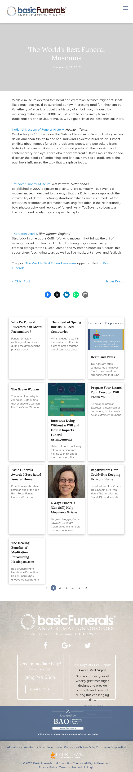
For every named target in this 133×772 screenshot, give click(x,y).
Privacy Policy (48, 767)
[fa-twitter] (87, 648)
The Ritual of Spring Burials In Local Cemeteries (66, 327)
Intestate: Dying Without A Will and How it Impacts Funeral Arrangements (65, 430)
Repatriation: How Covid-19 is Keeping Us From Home (105, 474)
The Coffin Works (24, 234)
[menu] (125, 8)
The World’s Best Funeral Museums (50, 263)
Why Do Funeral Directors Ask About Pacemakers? (26, 327)
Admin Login (86, 767)
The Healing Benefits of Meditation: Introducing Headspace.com (22, 552)
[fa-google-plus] (66, 649)
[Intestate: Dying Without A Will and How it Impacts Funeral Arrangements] (66, 399)
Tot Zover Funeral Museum (31, 184)
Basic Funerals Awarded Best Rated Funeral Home (26, 474)
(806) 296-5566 (40, 677)
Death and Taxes (103, 357)
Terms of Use (67, 767)
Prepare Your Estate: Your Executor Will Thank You (106, 392)
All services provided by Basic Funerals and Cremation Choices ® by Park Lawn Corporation (66, 747)
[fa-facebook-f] (45, 648)
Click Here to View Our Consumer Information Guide (68, 734)
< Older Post (21, 281)
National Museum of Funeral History (38, 129)
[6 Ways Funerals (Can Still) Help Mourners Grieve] (66, 481)
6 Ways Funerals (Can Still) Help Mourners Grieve (64, 507)
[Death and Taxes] (106, 333)
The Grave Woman (25, 389)
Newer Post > (114, 281)
